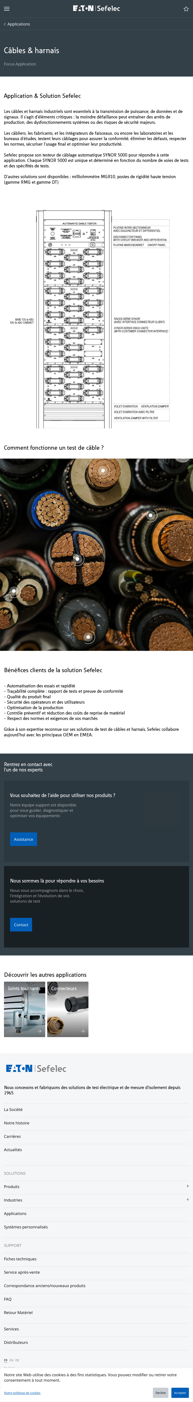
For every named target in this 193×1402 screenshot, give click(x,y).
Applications (18, 24)
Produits (11, 1186)
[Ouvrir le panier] (186, 9)
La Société (13, 1109)
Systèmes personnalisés (26, 1227)
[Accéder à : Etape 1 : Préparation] (103, 471)
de (17, 1360)
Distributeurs (16, 1342)
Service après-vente (22, 1272)
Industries (13, 1200)
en (11, 1360)
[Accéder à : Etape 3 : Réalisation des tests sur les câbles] (77, 559)
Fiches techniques (20, 1259)
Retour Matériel (18, 1312)
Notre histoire (16, 1123)
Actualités (13, 1149)
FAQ (8, 1299)
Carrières (12, 1136)
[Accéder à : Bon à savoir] (88, 637)
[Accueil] (96, 9)
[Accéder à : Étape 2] (150, 515)
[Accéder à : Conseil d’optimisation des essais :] (14, 591)
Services (11, 1329)
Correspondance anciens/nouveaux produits (44, 1285)
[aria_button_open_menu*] (6, 9)
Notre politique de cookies (22, 1393)
